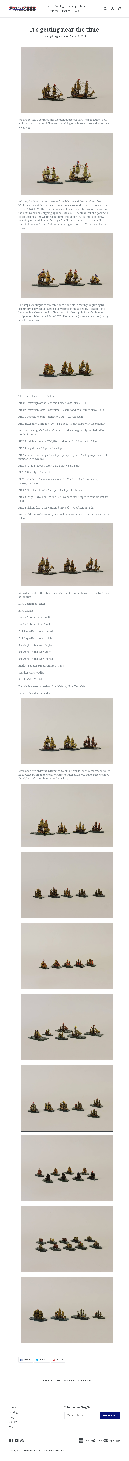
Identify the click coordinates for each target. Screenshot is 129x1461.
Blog (82, 6)
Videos (54, 11)
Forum (66, 11)
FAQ (76, 11)
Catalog (59, 6)
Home (47, 6)
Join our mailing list (78, 1407)
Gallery (71, 6)
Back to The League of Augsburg (67, 1380)
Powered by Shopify (54, 1450)
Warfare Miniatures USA (28, 1450)
